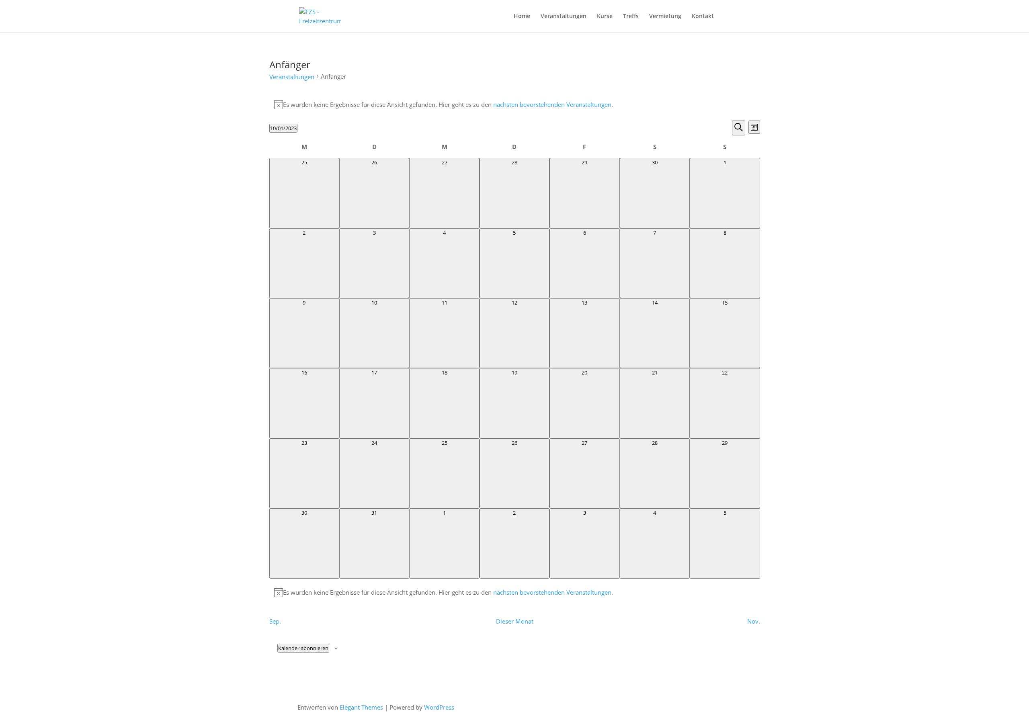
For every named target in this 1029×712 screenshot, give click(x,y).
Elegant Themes (361, 707)
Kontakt (703, 16)
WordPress (439, 707)
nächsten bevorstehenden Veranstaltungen (552, 104)
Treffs (631, 16)
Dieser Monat (514, 621)
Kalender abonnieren (303, 648)
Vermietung (665, 16)
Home (522, 16)
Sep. (275, 621)
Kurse (605, 16)
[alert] (514, 104)
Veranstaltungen (563, 16)
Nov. (753, 621)
